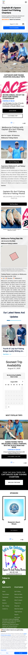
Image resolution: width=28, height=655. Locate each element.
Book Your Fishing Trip (14, 161)
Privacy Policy (3, 650)
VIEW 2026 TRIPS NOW (14, 482)
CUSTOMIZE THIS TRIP (14, 456)
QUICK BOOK (12, 110)
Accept (20, 653)
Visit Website (14, 530)
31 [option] (8, 407)
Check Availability (14, 27)
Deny (7, 653)
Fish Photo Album (14, 204)
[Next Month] (22, 381)
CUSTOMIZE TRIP (13, 115)
